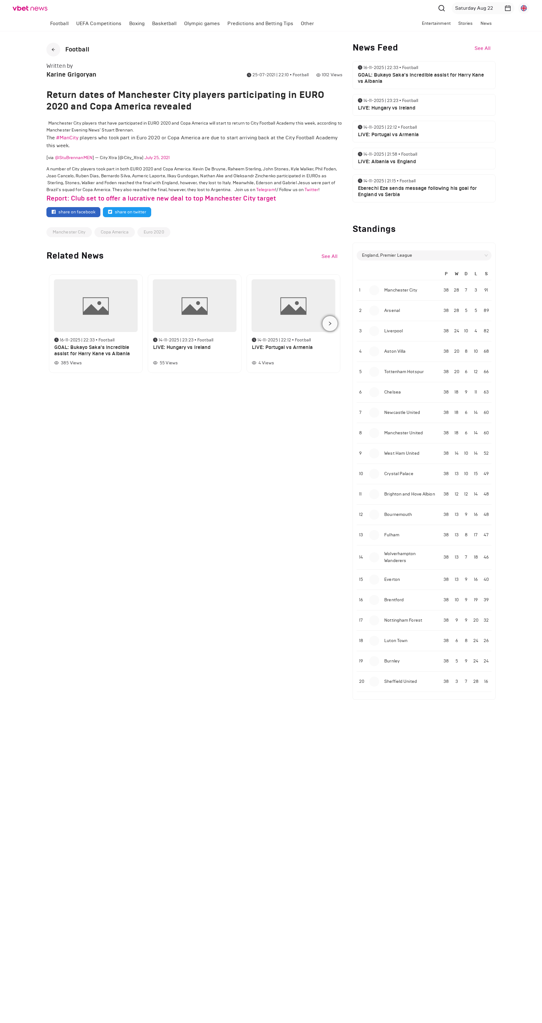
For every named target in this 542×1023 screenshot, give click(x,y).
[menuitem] (59, 23)
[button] (508, 8)
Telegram (265, 189)
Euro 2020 (154, 232)
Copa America (115, 232)
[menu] (207, 23)
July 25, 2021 (157, 157)
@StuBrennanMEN (74, 157)
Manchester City (69, 232)
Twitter (311, 189)
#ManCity (67, 138)
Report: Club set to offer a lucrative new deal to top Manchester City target (161, 198)
